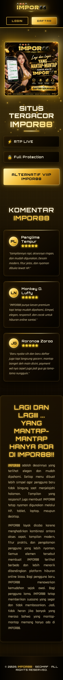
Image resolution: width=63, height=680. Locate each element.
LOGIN (17, 20)
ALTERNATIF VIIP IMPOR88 (31, 177)
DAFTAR (44, 20)
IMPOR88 (14, 465)
